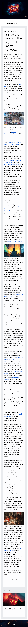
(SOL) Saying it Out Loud (10, 23)
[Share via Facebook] (5, 579)
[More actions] (23, 31)
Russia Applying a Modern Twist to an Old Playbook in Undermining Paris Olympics (14, 609)
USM (14, 624)
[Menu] (25, 16)
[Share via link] (16, 579)
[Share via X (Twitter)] (8, 579)
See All (22, 590)
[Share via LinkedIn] (12, 579)
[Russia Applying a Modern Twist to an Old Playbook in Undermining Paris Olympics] (14, 599)
